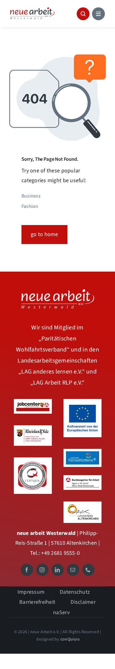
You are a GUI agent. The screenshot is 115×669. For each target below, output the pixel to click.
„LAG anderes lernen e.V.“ (52, 371)
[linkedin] (58, 570)
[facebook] (27, 570)
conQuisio (70, 639)
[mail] (73, 570)
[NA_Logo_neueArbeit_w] (57, 290)
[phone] (88, 570)
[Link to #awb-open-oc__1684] (98, 13)
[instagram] (42, 570)
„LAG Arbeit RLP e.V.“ (57, 382)
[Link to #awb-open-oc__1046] (83, 13)
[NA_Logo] (32, 9)
